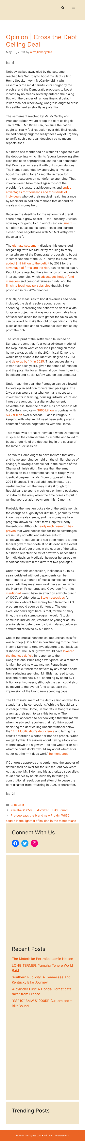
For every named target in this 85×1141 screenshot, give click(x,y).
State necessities (53, 597)
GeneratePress (61, 1135)
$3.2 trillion (14, 415)
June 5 (67, 223)
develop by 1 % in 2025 (28, 361)
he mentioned (59, 754)
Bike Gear (17, 805)
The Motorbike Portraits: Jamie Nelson (42, 959)
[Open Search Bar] (62, 8)
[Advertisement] (42, 903)
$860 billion (45, 410)
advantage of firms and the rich (27, 268)
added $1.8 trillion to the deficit (27, 263)
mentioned (13, 593)
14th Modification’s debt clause (32, 731)
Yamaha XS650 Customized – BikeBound (39, 810)
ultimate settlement (25, 245)
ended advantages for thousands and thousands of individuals (38, 192)
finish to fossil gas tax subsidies (28, 285)
